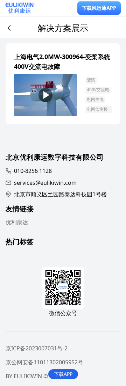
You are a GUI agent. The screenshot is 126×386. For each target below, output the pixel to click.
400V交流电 (98, 90)
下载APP (63, 374)
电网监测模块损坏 (97, 109)
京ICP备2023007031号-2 (37, 348)
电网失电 (95, 99)
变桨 (91, 80)
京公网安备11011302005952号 (44, 362)
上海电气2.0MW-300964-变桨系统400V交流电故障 (62, 61)
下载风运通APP (99, 8)
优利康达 (17, 222)
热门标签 (20, 242)
